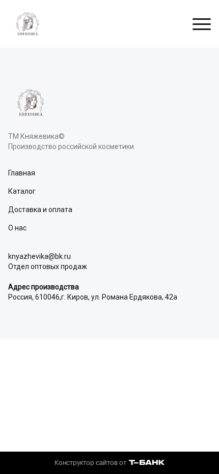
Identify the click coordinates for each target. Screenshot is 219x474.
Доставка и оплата (40, 209)
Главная (21, 173)
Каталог (22, 191)
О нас (17, 228)
